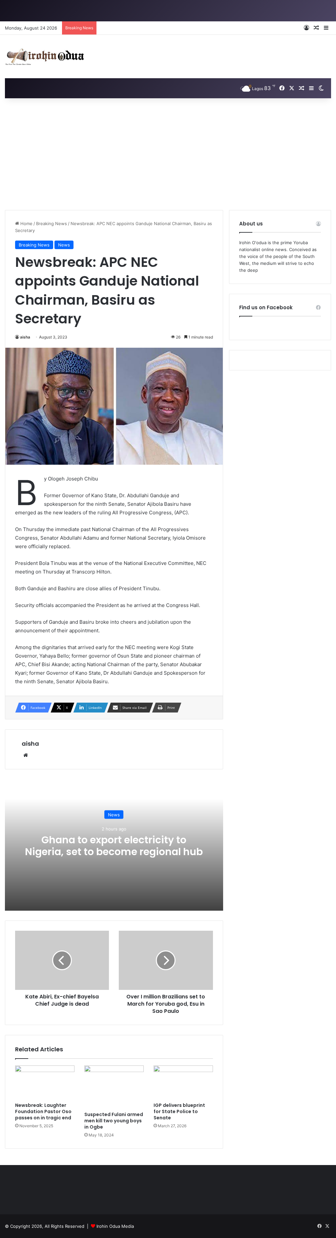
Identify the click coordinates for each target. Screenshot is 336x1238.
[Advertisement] (168, 154)
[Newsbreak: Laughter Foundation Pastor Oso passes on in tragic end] (44, 1082)
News (64, 244)
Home (25, 223)
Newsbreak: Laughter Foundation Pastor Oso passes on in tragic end (43, 1111)
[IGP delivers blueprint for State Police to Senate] (183, 1082)
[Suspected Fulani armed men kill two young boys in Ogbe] (114, 1086)
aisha (25, 337)
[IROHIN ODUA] (44, 56)
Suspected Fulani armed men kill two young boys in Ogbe (113, 1120)
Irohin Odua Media (115, 1226)
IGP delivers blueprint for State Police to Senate (179, 1111)
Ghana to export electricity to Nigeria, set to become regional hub (114, 845)
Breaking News (51, 223)
